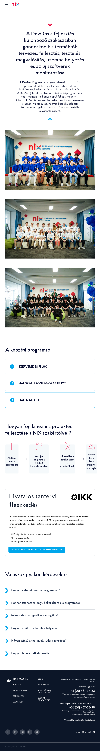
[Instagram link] (22, 732)
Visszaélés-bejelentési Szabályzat (79, 720)
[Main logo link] (8, 680)
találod (93, 697)
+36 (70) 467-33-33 (82, 691)
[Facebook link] (7, 732)
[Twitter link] (37, 732)
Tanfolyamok (20, 691)
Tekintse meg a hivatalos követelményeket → (36, 550)
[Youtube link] (29, 732)
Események (18, 702)
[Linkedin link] (15, 732)
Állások (17, 685)
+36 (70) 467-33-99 (82, 707)
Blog (40, 679)
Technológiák (20, 679)
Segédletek (18, 696)
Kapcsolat (43, 685)
